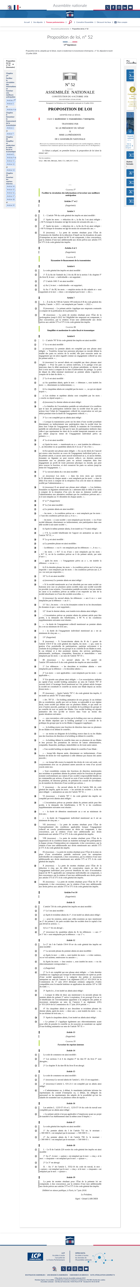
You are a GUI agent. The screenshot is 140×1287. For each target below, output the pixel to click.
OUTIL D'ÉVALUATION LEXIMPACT (102, 1275)
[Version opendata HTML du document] (130, 182)
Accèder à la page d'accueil (70, 13)
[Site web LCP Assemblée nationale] (48, 1256)
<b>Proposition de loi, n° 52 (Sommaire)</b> (10, 64)
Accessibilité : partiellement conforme (58, 1280)
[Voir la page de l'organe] (130, 131)
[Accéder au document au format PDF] (130, 173)
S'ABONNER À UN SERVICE (78, 1275)
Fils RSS (89, 1280)
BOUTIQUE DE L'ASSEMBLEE (34, 1275)
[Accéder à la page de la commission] (130, 96)
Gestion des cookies (99, 1280)
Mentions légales (40, 1280)
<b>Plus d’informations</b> (130, 62)
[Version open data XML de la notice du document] (130, 192)
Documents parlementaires (60, 29)
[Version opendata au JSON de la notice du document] (130, 201)
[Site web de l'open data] (92, 1256)
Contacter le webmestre (78, 1280)
